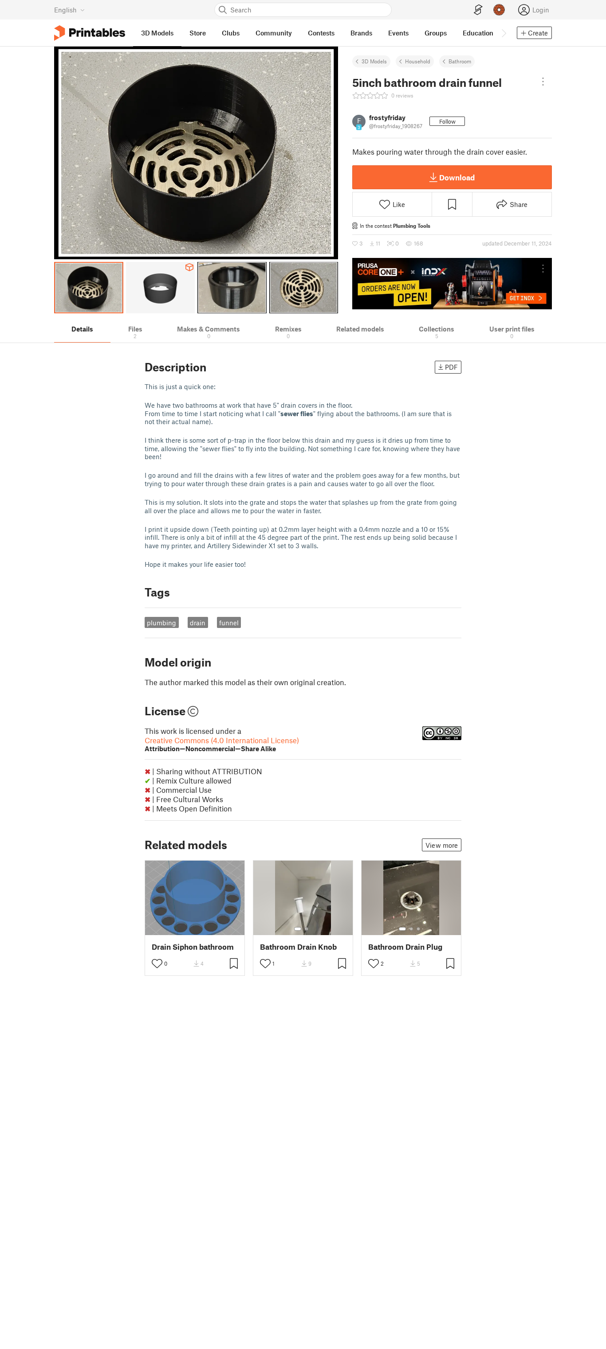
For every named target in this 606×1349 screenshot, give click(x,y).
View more (441, 845)
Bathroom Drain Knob (298, 947)
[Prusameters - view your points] (499, 10)
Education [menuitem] (478, 33)
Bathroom (460, 61)
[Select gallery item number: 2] (306, 929)
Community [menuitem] (274, 33)
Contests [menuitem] (321, 33)
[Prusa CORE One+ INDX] (452, 283)
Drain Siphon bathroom (193, 947)
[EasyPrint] (478, 10)
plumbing (161, 623)
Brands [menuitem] (361, 33)
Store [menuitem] (197, 33)
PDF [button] (451, 367)
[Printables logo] (89, 33)
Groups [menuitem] (436, 33)
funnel (229, 623)
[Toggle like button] (157, 963)
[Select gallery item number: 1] (297, 929)
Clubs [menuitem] (231, 33)
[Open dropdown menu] (543, 81)
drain (197, 623)
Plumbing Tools (411, 225)
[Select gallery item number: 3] (418, 929)
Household (417, 61)
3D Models (374, 61)
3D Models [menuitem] (157, 33)
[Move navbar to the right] (503, 32)
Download (457, 177)
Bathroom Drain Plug (405, 947)
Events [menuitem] (398, 33)
